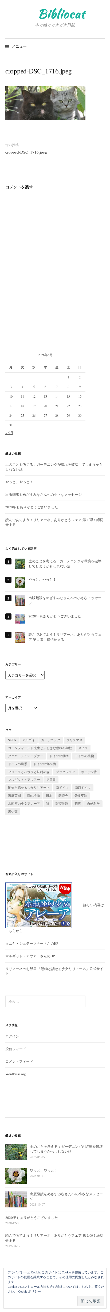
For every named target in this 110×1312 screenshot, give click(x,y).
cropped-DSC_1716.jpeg (26, 152)
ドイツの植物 (84, 756)
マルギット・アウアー (24, 779)
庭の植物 (33, 795)
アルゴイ (28, 740)
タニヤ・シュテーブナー (25, 756)
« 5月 (9, 432)
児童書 (51, 779)
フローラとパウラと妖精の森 (29, 772)
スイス (83, 748)
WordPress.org (15, 1073)
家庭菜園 (14, 795)
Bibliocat (61, 14)
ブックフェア (65, 772)
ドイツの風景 (17, 764)
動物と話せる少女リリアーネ (29, 787)
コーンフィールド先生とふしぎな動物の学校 (40, 748)
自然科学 (93, 803)
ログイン (12, 1036)
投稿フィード (15, 1048)
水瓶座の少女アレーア (24, 803)
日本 (49, 795)
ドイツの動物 (59, 756)
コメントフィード (19, 1061)
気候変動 (80, 795)
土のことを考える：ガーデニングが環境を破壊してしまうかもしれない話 (65, 563)
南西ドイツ (83, 787)
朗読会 (63, 795)
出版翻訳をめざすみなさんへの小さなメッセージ (43, 494)
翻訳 (77, 803)
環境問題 (62, 803)
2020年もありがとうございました (31, 507)
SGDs (12, 740)
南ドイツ (62, 787)
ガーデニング (50, 740)
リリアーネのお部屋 (21, 968)
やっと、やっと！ (19, 481)
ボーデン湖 (89, 772)
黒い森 (13, 811)
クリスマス (74, 740)
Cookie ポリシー (29, 1291)
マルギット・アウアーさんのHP (30, 956)
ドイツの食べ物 (44, 764)
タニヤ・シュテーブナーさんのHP (31, 943)
